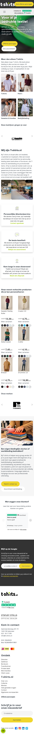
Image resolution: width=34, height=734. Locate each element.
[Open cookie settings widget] (3, 731)
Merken (4, 685)
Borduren (4, 664)
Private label (5, 668)
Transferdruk (6, 666)
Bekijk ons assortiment (17, 249)
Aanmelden (26, 566)
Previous (2, 136)
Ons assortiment (9, 49)
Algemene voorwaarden (9, 692)
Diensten (4, 659)
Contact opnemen (17, 223)
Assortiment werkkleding (13, 489)
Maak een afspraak (17, 276)
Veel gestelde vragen (8, 688)
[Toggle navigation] (4, 12)
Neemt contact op (10, 484)
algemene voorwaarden (10, 576)
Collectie (4, 683)
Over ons (4, 681)
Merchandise (5, 671)
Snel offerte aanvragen (24, 4)
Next (32, 136)
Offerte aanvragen (9, 44)
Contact (4, 690)
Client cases (5, 673)
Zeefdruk (4, 662)
